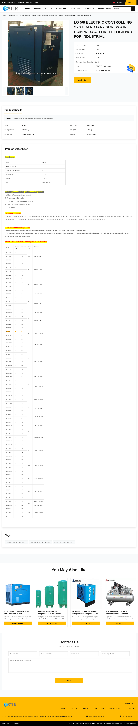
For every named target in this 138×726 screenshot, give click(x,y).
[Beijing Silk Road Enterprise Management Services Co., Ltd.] (11, 8)
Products (37, 8)
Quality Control (75, 8)
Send (69, 681)
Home (27, 8)
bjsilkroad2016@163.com (29, 2)
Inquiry (130, 2)
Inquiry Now (82, 80)
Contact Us (89, 8)
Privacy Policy (6, 723)
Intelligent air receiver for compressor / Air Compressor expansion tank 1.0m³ (49, 614)
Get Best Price (17, 623)
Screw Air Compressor (23, 15)
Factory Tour (61, 8)
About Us (48, 8)
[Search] (133, 9)
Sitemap (16, 723)
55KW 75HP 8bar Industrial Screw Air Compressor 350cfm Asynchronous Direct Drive (16, 614)
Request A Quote (104, 8)
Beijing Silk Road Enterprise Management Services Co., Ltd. (104, 723)
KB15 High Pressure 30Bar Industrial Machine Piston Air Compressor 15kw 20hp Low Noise (119, 614)
